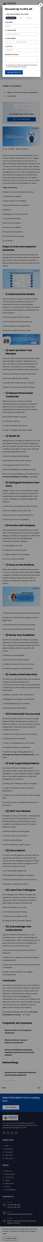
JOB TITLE (9, 46)
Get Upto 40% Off (14, 72)
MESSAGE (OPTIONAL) (11, 54)
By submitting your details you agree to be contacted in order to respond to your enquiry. (21, 66)
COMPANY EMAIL (11, 30)
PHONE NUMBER (11, 38)
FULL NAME (9, 22)
